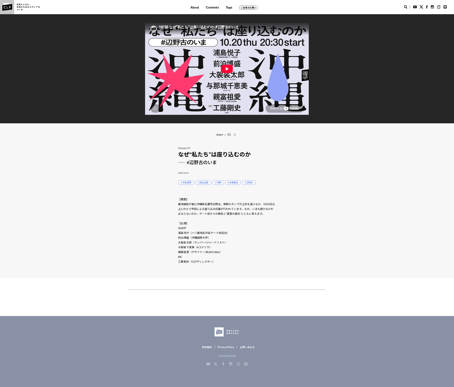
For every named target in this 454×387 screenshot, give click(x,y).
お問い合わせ (247, 347)
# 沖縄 (218, 182)
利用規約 (207, 347)
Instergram (230, 364)
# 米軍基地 (233, 182)
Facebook (427, 7)
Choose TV (184, 148)
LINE (445, 7)
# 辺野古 (249, 182)
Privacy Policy (226, 347)
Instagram (432, 7)
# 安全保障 (186, 182)
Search (405, 7)
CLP (7, 7)
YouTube (415, 7)
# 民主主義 (203, 182)
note (439, 7)
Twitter (421, 7)
